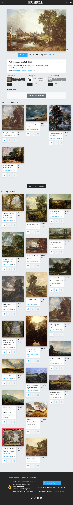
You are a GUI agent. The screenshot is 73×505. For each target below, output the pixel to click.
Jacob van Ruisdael (55, 283)
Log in (52, 491)
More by (36, 186)
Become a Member (51, 483)
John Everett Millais (32, 354)
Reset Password (60, 491)
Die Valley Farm (54, 325)
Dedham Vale (31, 224)
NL (51, 285)
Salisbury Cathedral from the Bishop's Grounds (8, 215)
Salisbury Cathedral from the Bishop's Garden (8, 342)
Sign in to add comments (36, 95)
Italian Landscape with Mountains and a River (9, 410)
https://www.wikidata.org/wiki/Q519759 (24, 70)
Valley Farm (6, 133)
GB (13, 135)
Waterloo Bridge (55, 358)
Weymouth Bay (31, 124)
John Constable (60, 62)
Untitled (5, 376)
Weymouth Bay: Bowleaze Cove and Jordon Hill (32, 422)
